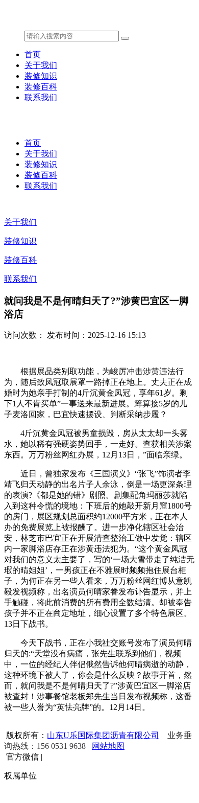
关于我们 (40, 65)
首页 (32, 54)
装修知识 (40, 76)
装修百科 (40, 86)
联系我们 (40, 97)
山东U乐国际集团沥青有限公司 (103, 735)
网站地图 (108, 746)
